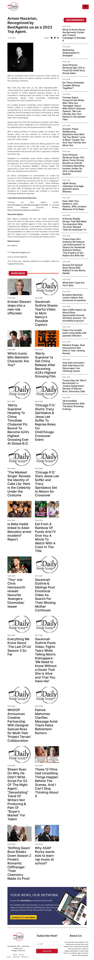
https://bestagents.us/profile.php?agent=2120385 (27, 205)
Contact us (25, 957)
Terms (15, 955)
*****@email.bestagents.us (18, 252)
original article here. (15, 264)
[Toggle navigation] (85, 7)
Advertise (16, 957)
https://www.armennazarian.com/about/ (23, 210)
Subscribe (47, 951)
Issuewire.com (51, 88)
